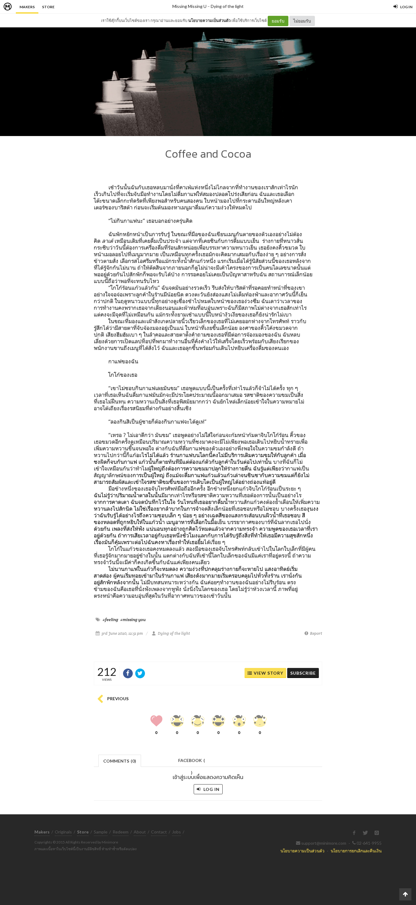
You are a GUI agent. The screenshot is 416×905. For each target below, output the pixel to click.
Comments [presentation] (119, 760)
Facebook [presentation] (191, 762)
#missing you (133, 619)
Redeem (121, 831)
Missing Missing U (189, 6)
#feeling (110, 619)
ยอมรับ (278, 20)
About (140, 831)
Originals (63, 831)
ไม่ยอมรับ (302, 20)
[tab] (119, 760)
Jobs (176, 831)
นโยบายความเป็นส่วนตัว (209, 20)
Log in (211, 789)
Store (48, 7)
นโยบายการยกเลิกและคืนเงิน (356, 850)
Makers (27, 7)
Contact (159, 831)
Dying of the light (227, 6)
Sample (101, 831)
